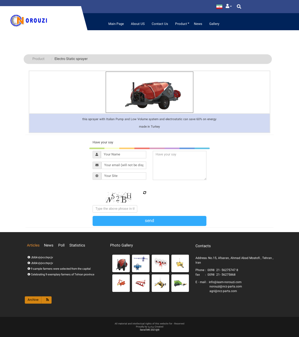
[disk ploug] (141, 283)
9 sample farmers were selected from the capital (60, 269)
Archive (33, 300)
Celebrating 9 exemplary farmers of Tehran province (62, 275)
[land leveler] (160, 283)
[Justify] (229, 6)
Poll (61, 245)
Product (38, 59)
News (48, 245)
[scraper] (180, 263)
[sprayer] (141, 263)
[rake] (160, 263)
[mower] (121, 283)
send (149, 221)
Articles (33, 245)
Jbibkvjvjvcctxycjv (41, 258)
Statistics (77, 245)
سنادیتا (151, 327)
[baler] (180, 283)
